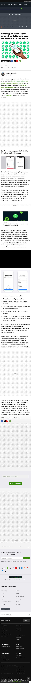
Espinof (17, 639)
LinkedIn (3, 570)
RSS (25, 568)
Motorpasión (19, 646)
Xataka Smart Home (6, 634)
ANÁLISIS (3, 4)
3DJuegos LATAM (19, 667)
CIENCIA (20, 4)
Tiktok (5, 570)
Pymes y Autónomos (20, 657)
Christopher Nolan (20, 26)
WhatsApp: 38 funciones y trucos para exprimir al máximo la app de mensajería (15, 224)
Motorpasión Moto (20, 648)
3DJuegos (18, 628)
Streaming (4, 590)
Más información (17, 681)
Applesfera (4, 632)
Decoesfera (4, 657)
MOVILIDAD (27, 4)
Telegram (22, 568)
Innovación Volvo (18, 14)
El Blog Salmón (19, 655)
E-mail (20, 61)
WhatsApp (17, 417)
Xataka (3, 628)
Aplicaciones (10, 417)
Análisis (18, 590)
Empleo (3, 604)
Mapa (27, 26)
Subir (25, 620)
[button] (11, 73)
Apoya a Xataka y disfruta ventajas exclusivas (15, 579)
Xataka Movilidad (20, 596)
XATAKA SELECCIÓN (12, 4)
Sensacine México (20, 669)
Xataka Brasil (4, 669)
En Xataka (5, 222)
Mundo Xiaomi (5, 636)
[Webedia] (27, 1)
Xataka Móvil (4, 630)
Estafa (12, 26)
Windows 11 (18, 604)
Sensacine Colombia (20, 671)
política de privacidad (21, 561)
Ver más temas (5, 609)
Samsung (18, 599)
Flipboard (17, 61)
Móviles (18, 593)
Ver (16, 483)
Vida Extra (18, 630)
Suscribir (26, 558)
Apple (3, 599)
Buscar (29, 614)
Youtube (16, 568)
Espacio (3, 593)
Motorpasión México (20, 673)
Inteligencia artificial (6, 601)
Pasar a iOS (8, 95)
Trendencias (4, 655)
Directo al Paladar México (7, 673)
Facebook (12, 61)
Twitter (15, 61)
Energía (3, 596)
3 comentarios (6, 61)
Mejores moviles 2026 (17, 547)
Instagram (19, 568)
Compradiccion (5, 659)
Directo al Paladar (6, 646)
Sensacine (18, 637)
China (4, 26)
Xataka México (5, 667)
